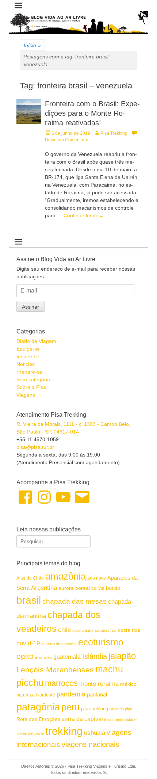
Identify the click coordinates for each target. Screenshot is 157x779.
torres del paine (30, 733)
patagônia (38, 707)
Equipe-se (28, 349)
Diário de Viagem (36, 341)
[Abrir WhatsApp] (139, 760)
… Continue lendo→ (80, 215)
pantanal (97, 694)
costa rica (129, 630)
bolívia (97, 588)
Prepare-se (29, 372)
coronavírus (105, 630)
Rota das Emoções (38, 719)
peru (70, 707)
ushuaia (94, 732)
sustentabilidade (122, 719)
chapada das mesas (74, 601)
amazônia (65, 576)
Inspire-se (27, 356)
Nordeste (45, 695)
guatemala (67, 656)
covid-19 (28, 643)
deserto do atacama (59, 644)
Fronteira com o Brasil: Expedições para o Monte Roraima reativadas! (92, 113)
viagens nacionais (90, 744)
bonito (113, 588)
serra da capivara (84, 718)
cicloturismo (82, 630)
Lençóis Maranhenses (55, 669)
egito (25, 656)
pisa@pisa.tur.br (35, 447)
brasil (28, 600)
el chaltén (43, 657)
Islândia (94, 656)
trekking (64, 731)
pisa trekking (94, 708)
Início (32, 45)
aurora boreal (74, 588)
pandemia (71, 694)
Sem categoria (33, 379)
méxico (128, 684)
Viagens (25, 395)
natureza (25, 695)
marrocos (61, 683)
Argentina (44, 587)
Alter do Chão (30, 578)
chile (64, 629)
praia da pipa (121, 709)
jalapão (122, 656)
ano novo (96, 578)
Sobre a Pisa (31, 387)
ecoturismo (100, 642)
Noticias (25, 364)
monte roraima (99, 683)
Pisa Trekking (113, 133)
